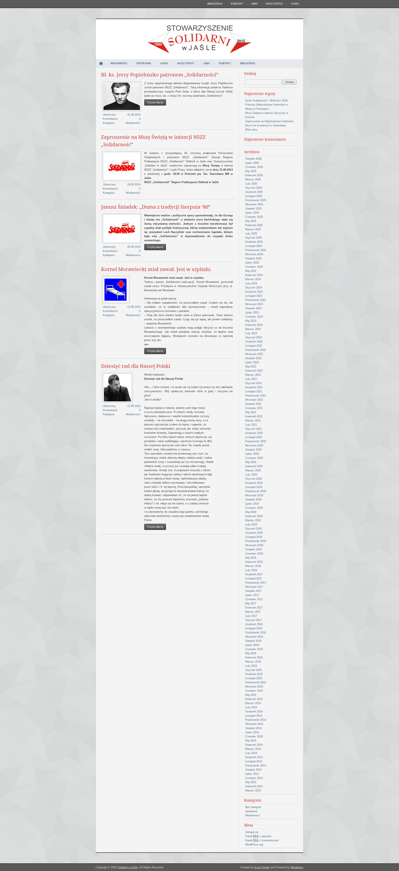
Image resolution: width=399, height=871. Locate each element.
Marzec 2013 (253, 790)
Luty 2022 (251, 379)
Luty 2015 (251, 707)
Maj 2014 (250, 740)
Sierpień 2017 (253, 591)
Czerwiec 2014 (254, 736)
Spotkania (143, 63)
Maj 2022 (250, 366)
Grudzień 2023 (254, 291)
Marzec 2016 (253, 661)
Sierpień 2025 (253, 208)
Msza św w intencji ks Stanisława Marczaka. (265, 127)
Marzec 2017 (253, 611)
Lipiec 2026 (252, 162)
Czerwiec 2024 (254, 266)
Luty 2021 (251, 424)
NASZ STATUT (274, 3)
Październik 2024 (255, 250)
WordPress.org (254, 844)
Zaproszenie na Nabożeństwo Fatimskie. (269, 121)
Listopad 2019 (253, 487)
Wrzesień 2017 (254, 586)
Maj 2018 (250, 557)
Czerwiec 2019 (254, 507)
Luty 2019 (251, 524)
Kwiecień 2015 (254, 699)
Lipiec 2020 (252, 453)
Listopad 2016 (253, 628)
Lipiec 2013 (252, 773)
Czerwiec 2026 (254, 167)
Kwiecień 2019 (254, 516)
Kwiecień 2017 (254, 607)
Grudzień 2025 (254, 191)
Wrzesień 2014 (254, 724)
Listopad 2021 (253, 391)
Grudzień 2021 (254, 387)
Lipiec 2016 (252, 645)
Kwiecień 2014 (254, 744)
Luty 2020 (251, 474)
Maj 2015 (250, 694)
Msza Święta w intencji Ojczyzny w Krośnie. (266, 115)
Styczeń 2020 (253, 478)
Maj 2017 (250, 603)
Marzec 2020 (253, 470)
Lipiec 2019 (252, 503)
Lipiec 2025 (252, 212)
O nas (295, 3)
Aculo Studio (262, 867)
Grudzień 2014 (254, 711)
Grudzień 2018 (254, 532)
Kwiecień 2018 (254, 561)
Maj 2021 (250, 412)
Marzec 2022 (253, 374)
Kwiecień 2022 (254, 370)
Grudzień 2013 (254, 757)
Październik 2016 (255, 632)
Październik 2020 (255, 441)
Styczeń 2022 (253, 383)
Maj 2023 (250, 320)
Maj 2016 (250, 653)
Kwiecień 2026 (254, 175)
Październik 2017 (255, 582)
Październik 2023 (255, 300)
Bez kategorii (253, 807)
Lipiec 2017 (252, 595)
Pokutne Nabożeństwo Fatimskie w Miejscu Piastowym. (266, 106)
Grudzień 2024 (254, 241)
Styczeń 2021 (253, 428)
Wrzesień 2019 (254, 495)
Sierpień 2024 (253, 258)
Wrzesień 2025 (254, 204)
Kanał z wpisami (258, 836)
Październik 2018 (255, 541)
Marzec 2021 (253, 420)
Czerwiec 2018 (254, 553)
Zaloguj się (251, 832)
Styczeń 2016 (253, 669)
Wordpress (297, 867)
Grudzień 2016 (254, 624)
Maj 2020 (250, 462)
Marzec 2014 (253, 748)
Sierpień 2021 (253, 403)
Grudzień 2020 (254, 433)
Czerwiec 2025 (254, 216)
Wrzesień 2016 (254, 636)
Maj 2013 (250, 782)
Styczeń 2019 (253, 528)
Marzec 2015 (253, 703)
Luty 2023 (251, 333)
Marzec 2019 (253, 520)
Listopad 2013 (253, 761)
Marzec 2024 (253, 279)
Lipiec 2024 (252, 262)
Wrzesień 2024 (254, 254)
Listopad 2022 (253, 345)
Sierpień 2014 (253, 728)
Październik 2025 (255, 200)
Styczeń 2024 (253, 287)
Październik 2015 (255, 682)
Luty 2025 (251, 233)
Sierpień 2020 (253, 449)
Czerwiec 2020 (254, 458)
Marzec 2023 (253, 329)
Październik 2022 (255, 349)
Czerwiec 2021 (254, 408)
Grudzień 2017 (254, 574)
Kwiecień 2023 (254, 324)
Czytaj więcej (155, 102)
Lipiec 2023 (252, 312)
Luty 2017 (251, 615)
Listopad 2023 (253, 295)
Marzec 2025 (253, 229)
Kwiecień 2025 (254, 225)
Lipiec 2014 (252, 732)
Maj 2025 (250, 221)
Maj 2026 (250, 171)
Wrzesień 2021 (254, 399)
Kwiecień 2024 (254, 275)
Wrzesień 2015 (254, 686)
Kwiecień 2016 (254, 657)
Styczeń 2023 (253, 337)
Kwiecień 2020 (254, 466)
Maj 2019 (250, 512)
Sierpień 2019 (253, 499)
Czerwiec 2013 (254, 778)
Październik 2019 (255, 491)
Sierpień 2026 (253, 158)
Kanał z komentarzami (262, 840)
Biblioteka (215, 3)
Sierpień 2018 (253, 549)
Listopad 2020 (253, 437)
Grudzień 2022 (254, 341)
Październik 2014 (255, 719)
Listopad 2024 (253, 246)
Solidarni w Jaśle (127, 867)
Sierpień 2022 (253, 358)
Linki (254, 3)
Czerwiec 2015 (254, 690)
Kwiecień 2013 (254, 786)
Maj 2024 (250, 270)
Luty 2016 (251, 665)
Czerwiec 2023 (254, 316)
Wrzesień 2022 (254, 354)
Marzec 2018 (253, 566)
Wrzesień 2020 (254, 445)
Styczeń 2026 (253, 187)
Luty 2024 (251, 283)
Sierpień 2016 (253, 640)
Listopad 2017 (253, 578)
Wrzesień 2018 (254, 545)
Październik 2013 (255, 765)
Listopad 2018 (253, 536)
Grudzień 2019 (254, 482)
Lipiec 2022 (252, 362)
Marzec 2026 (253, 179)
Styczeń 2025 (253, 237)
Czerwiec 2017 (254, 599)
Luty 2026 (251, 183)
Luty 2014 (251, 753)
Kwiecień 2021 (254, 416)
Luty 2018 (251, 570)
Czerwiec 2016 (254, 649)
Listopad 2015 (253, 678)
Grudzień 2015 (254, 674)
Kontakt (237, 3)
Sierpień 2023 (253, 308)
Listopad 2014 (253, 715)
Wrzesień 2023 (254, 304)
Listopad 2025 (253, 196)
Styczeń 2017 (253, 620)
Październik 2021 (255, 395)
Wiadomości (119, 63)
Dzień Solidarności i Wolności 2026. (266, 100)
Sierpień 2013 (253, 769)
